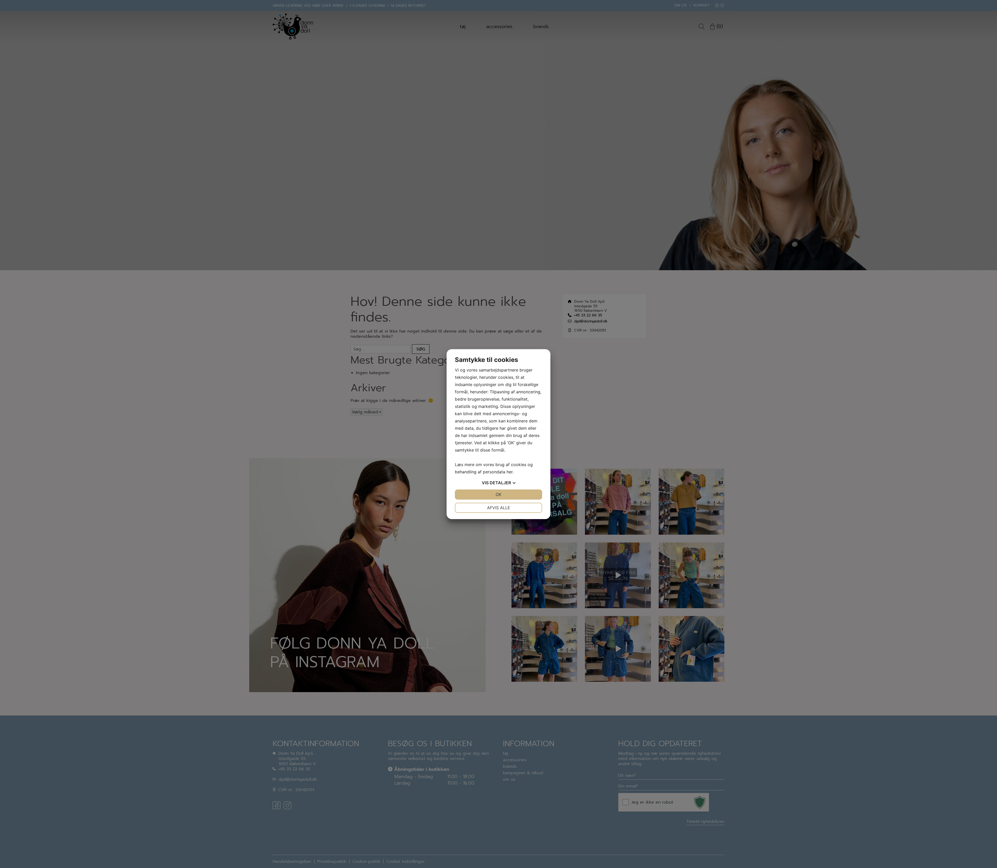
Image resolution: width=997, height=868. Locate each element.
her (510, 471)
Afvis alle (498, 507)
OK (498, 494)
